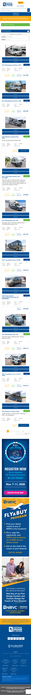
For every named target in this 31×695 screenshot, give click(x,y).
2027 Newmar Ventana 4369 (10, 411)
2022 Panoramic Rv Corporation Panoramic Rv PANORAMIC (10, 297)
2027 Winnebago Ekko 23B (10, 334)
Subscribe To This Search (9, 24)
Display (3, 39)
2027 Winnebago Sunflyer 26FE (11, 65)
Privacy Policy (15, 690)
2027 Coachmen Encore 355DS (11, 260)
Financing (26, 653)
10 (9, 39)
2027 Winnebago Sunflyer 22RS (11, 101)
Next (26, 433)
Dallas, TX (15, 660)
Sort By (3, 37)
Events (22, 653)
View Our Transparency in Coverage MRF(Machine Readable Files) (19, 691)
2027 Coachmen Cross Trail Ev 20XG (11, 374)
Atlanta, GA (5, 660)
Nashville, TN (5, 668)
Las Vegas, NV (23, 660)
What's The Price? (23, 150)
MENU (15, 14)
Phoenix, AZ (13, 668)
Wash (18, 653)
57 (23, 431)
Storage (15, 653)
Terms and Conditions (6, 690)
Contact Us (16, 58)
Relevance (10, 36)
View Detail (16, 61)
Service (11, 653)
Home (4, 653)
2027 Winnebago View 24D (10, 220)
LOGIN (21, 2)
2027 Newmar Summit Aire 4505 (10, 137)
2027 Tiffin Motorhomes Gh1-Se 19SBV (11, 177)
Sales (7, 653)
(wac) (20, 74)
